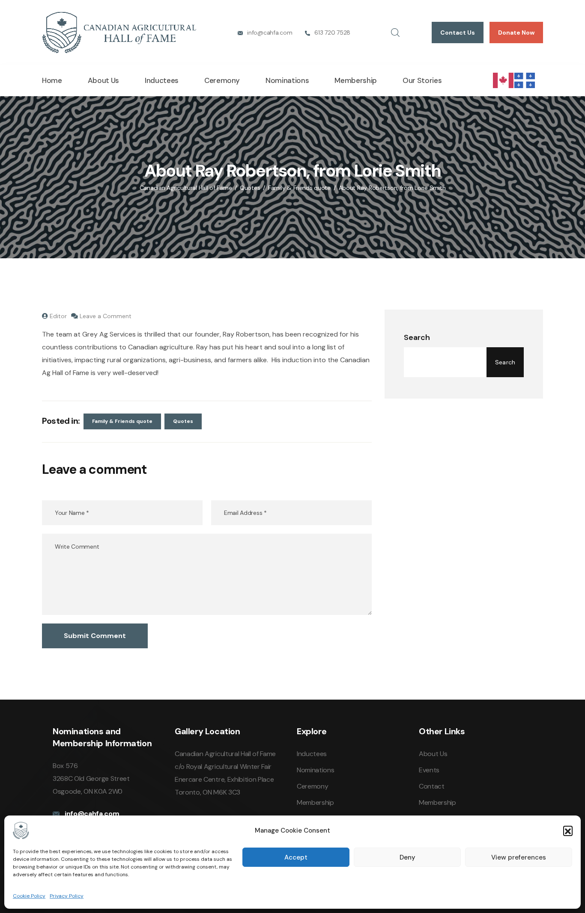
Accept (295, 857)
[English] (503, 79)
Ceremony (222, 80)
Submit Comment (95, 635)
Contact (432, 786)
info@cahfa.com (269, 32)
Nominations (287, 80)
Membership (355, 80)
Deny (407, 857)
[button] (568, 830)
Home (52, 80)
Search (417, 337)
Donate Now (516, 32)
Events (429, 769)
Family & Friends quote (122, 421)
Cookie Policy (29, 895)
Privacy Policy (67, 895)
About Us (103, 80)
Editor (58, 316)
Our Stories (422, 80)
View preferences (518, 857)
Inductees (162, 80)
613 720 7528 (332, 32)
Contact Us (457, 32)
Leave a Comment (105, 316)
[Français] (525, 79)
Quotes (183, 421)
